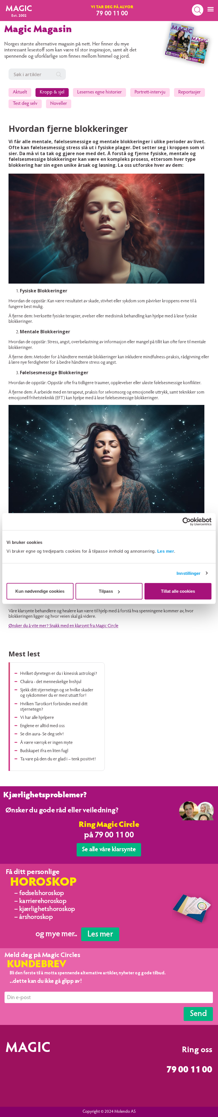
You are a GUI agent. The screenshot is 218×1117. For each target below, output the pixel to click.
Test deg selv (25, 103)
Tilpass (106, 591)
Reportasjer (189, 92)
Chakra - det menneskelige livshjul (50, 682)
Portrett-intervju (150, 92)
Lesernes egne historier (99, 92)
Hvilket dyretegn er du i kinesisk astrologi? (58, 673)
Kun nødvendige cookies (39, 591)
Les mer (165, 551)
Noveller (58, 103)
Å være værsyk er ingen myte (46, 742)
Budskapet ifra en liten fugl (44, 751)
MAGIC (19, 9)
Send (198, 1014)
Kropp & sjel (52, 92)
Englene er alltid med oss (42, 726)
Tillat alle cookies (178, 591)
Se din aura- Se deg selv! (42, 734)
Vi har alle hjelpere (37, 717)
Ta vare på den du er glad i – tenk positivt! (58, 759)
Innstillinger (188, 573)
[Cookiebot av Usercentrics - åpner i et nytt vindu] (186, 521)
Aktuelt (20, 92)
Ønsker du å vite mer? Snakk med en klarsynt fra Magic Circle (63, 626)
